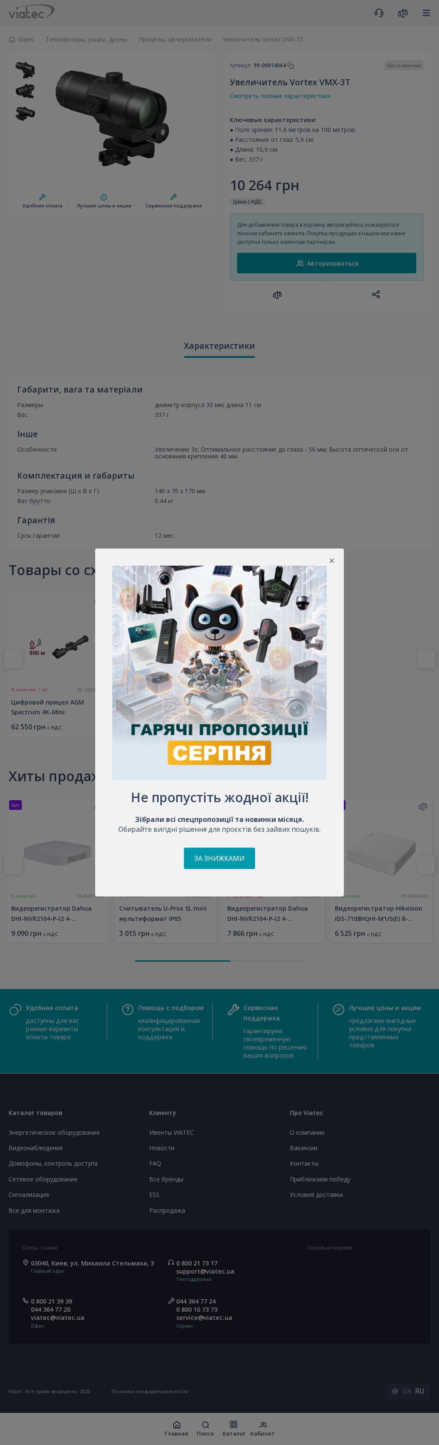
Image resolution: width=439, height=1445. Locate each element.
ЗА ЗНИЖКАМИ (219, 858)
